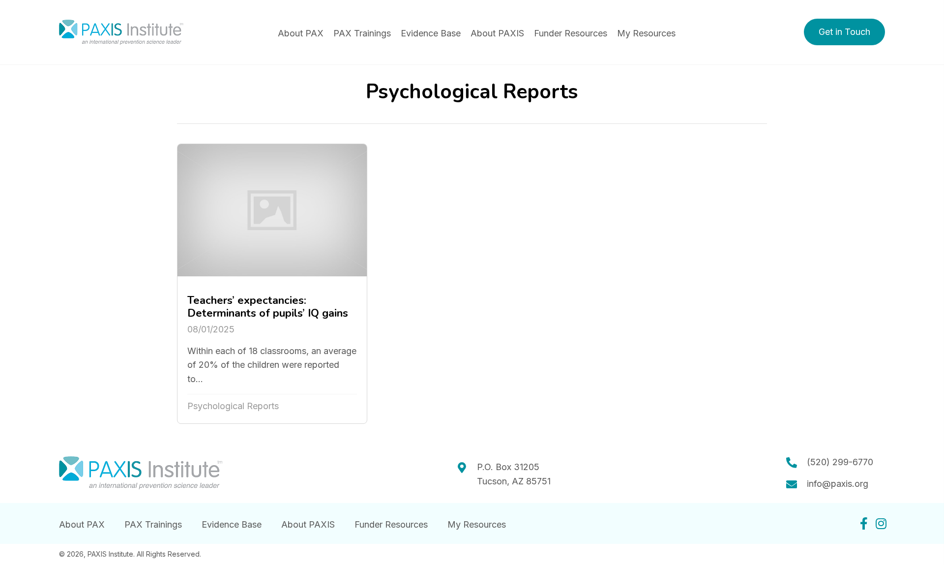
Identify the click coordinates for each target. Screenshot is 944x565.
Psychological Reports (233, 406)
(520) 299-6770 (840, 462)
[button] (844, 32)
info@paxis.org (837, 483)
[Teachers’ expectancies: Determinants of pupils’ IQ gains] (272, 283)
